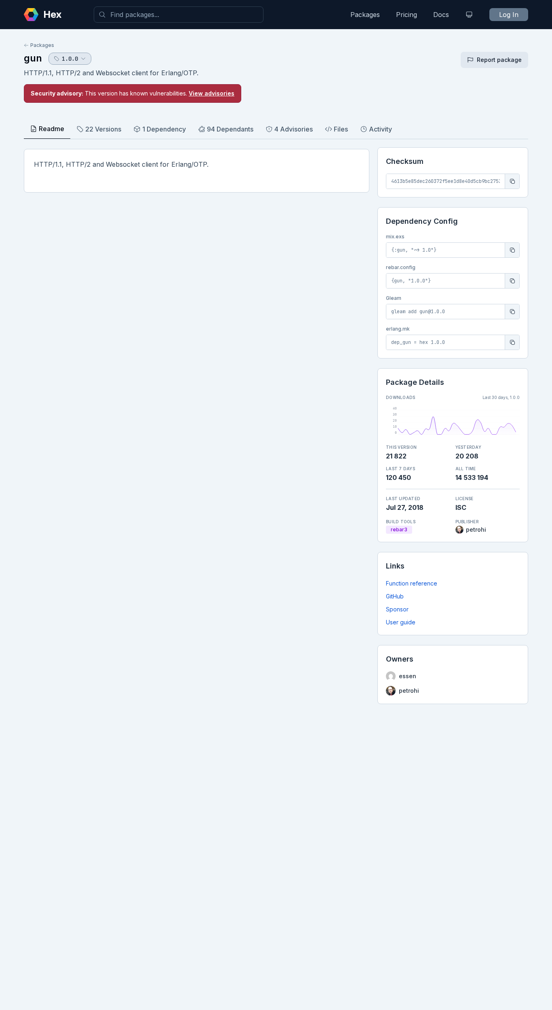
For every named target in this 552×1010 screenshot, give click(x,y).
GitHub (395, 596)
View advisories (211, 93)
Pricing (406, 15)
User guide (400, 622)
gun (33, 58)
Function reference (411, 583)
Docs (441, 15)
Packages (365, 15)
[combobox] (178, 14)
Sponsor (397, 609)
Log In (508, 15)
